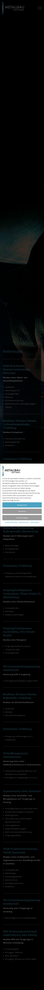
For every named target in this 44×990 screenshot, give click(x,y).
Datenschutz (24, 522)
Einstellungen (22, 518)
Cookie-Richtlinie (11, 522)
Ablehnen (22, 511)
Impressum (34, 522)
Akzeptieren (22, 505)
